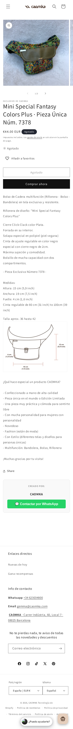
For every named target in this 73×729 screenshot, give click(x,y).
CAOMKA (33, 702)
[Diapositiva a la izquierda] (27, 93)
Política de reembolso (28, 707)
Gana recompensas (20, 574)
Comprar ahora (36, 184)
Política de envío (44, 714)
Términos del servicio (20, 714)
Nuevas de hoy (17, 564)
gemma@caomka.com (32, 606)
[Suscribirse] (60, 648)
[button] (8, 6)
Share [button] (11, 471)
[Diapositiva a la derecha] (45, 93)
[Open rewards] (63, 719)
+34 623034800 (33, 598)
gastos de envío (34, 137)
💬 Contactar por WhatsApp (36, 504)
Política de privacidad (56, 707)
